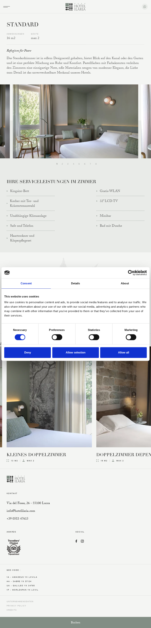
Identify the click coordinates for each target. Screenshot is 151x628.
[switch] (57, 337)
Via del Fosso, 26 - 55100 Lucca (28, 503)
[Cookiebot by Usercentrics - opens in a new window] (131, 272)
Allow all (123, 352)
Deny (27, 352)
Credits (12, 610)
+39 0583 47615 (17, 519)
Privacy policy (16, 605)
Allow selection (75, 352)
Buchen (75, 622)
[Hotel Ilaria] (75, 7)
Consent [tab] (26, 283)
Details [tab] (75, 283)
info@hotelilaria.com (21, 511)
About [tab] (125, 283)
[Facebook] (76, 541)
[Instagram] (82, 541)
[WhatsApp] (145, 7)
